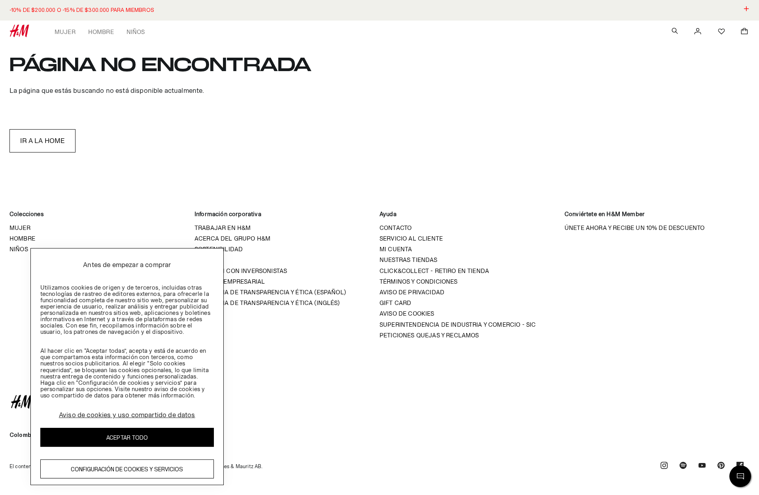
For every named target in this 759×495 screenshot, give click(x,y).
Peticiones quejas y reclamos (429, 335)
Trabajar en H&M (222, 227)
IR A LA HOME (42, 141)
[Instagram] (664, 466)
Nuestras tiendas (409, 259)
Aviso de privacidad (412, 292)
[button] (379, 10)
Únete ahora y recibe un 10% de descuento (634, 227)
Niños (135, 31)
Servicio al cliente (411, 238)
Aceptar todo (127, 437)
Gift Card (395, 302)
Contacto (396, 227)
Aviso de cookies (407, 313)
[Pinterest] (721, 466)
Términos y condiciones (419, 281)
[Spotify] (683, 466)
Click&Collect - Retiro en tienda (434, 270)
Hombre (101, 31)
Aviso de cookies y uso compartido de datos (127, 414)
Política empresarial (229, 281)
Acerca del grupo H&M (232, 238)
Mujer (65, 31)
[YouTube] (702, 466)
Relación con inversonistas (240, 270)
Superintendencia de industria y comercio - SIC (458, 324)
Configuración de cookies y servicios (127, 468)
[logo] (379, 401)
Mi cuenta (396, 249)
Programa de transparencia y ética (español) (270, 292)
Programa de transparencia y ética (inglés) (267, 302)
